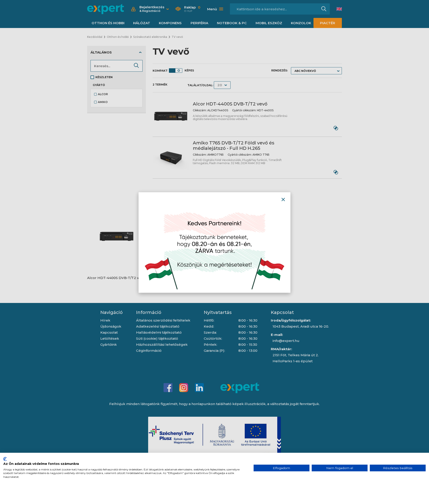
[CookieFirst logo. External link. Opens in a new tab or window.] (5, 459)
